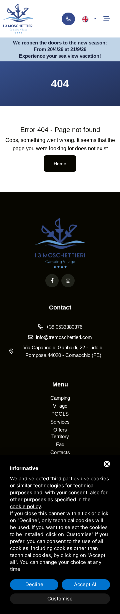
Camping (60, 398)
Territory (60, 436)
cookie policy (25, 506)
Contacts (60, 452)
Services (60, 422)
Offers (60, 430)
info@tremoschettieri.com (64, 337)
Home (60, 163)
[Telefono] (68, 19)
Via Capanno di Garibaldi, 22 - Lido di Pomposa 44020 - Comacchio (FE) (63, 351)
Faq (60, 444)
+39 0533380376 (64, 327)
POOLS (60, 414)
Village (60, 406)
